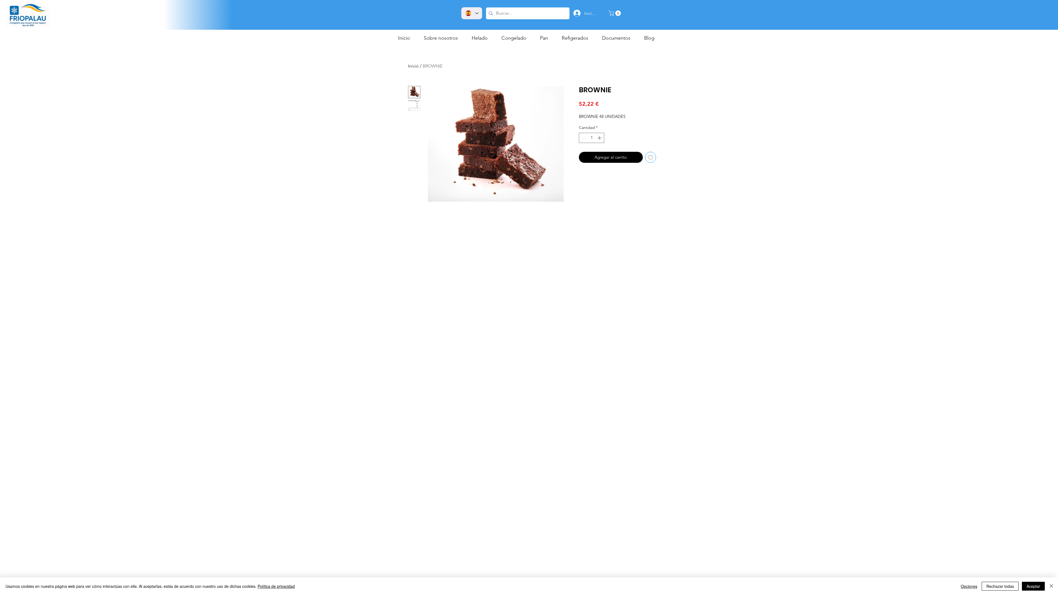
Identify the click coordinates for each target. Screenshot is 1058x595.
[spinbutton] (592, 138)
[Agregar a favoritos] (650, 157)
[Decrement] (583, 138)
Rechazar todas (1000, 586)
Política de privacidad (276, 586)
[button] (615, 13)
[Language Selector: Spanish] (471, 13)
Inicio (413, 66)
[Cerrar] (1051, 586)
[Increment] (600, 138)
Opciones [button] (969, 586)
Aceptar (1033, 586)
